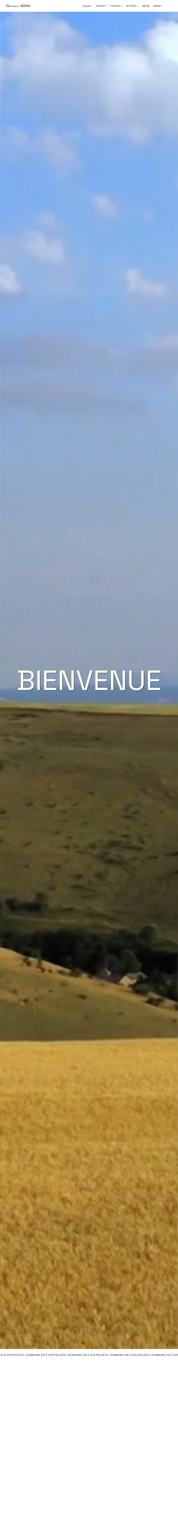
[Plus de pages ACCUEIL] (92, 6)
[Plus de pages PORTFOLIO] (122, 6)
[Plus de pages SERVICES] (106, 6)
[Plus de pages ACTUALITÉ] (137, 6)
